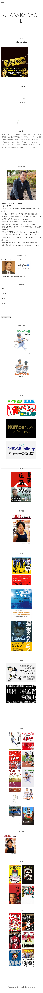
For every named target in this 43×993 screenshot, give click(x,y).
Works (4, 303)
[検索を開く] (41, 3)
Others (4, 293)
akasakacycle (21, 18)
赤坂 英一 (21, 131)
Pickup (4, 298)
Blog (3, 288)
